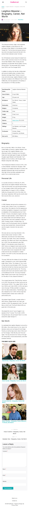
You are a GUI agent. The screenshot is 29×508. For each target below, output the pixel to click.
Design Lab (21, 503)
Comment (5, 451)
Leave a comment (6, 21)
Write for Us (14, 498)
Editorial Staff (7, 19)
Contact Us (14, 500)
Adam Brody (15, 120)
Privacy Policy (15, 505)
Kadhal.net (14, 2)
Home (3, 6)
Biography (20, 19)
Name (4, 469)
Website (4, 481)
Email (4, 475)
